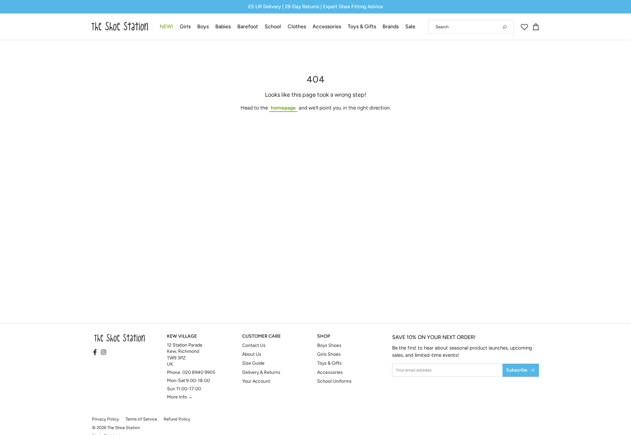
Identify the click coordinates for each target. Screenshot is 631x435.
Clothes (297, 26)
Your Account (256, 381)
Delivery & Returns (261, 372)
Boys (203, 26)
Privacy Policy (105, 419)
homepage (283, 108)
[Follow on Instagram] (103, 352)
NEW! (166, 26)
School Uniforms (334, 381)
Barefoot (247, 26)
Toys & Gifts (362, 26)
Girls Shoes (329, 354)
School (273, 26)
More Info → (180, 397)
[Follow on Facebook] (95, 352)
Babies (223, 26)
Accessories (327, 26)
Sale (410, 26)
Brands (391, 26)
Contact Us (254, 345)
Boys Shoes (329, 345)
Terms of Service (141, 419)
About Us (251, 354)
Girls (185, 26)
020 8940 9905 (198, 372)
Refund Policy (177, 419)
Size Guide (253, 363)
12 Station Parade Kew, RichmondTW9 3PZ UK (184, 354)
